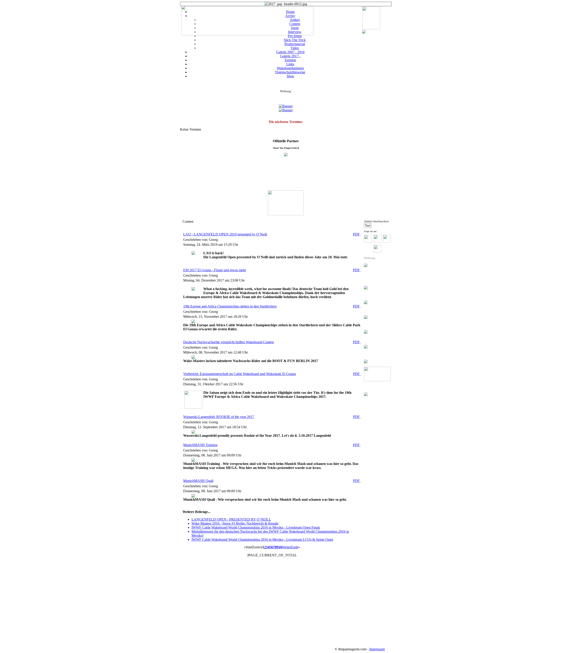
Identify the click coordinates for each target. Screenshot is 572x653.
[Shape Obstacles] (364, 32)
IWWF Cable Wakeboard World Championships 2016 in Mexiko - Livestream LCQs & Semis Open (262, 539)
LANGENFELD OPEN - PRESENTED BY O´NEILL (231, 519)
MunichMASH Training (200, 445)
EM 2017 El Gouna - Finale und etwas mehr (214, 270)
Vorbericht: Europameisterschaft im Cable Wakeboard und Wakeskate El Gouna (239, 374)
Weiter (286, 547)
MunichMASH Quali (198, 481)
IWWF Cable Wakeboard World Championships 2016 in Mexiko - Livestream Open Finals (255, 527)
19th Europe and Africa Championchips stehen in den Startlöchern (230, 306)
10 (280, 547)
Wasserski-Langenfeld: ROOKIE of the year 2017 (218, 417)
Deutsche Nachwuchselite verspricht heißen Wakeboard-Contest (228, 342)
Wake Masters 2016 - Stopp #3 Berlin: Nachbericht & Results (234, 523)
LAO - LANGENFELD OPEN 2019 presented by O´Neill (225, 234)
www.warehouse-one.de (374, 642)
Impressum (377, 649)
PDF (357, 234)
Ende (295, 547)
